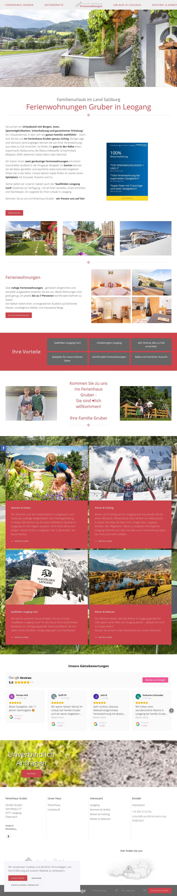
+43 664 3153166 (141, 811)
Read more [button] (57, 717)
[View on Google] (12, 696)
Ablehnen (37, 878)
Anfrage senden (159, 890)
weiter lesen (22, 541)
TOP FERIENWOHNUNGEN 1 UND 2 (127, 167)
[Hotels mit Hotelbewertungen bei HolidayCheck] (141, 145)
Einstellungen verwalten (25, 885)
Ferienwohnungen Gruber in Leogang (122, 145)
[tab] (66, 82)
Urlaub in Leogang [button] (127, 4)
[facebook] (3, 448)
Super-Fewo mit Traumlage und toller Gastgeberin (126, 187)
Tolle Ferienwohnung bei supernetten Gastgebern (125, 177)
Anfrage (15, 213)
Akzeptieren (17, 878)
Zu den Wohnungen (18, 315)
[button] (6, 48)
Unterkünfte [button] (54, 4)
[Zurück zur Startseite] (88, 5)
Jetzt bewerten (127, 198)
